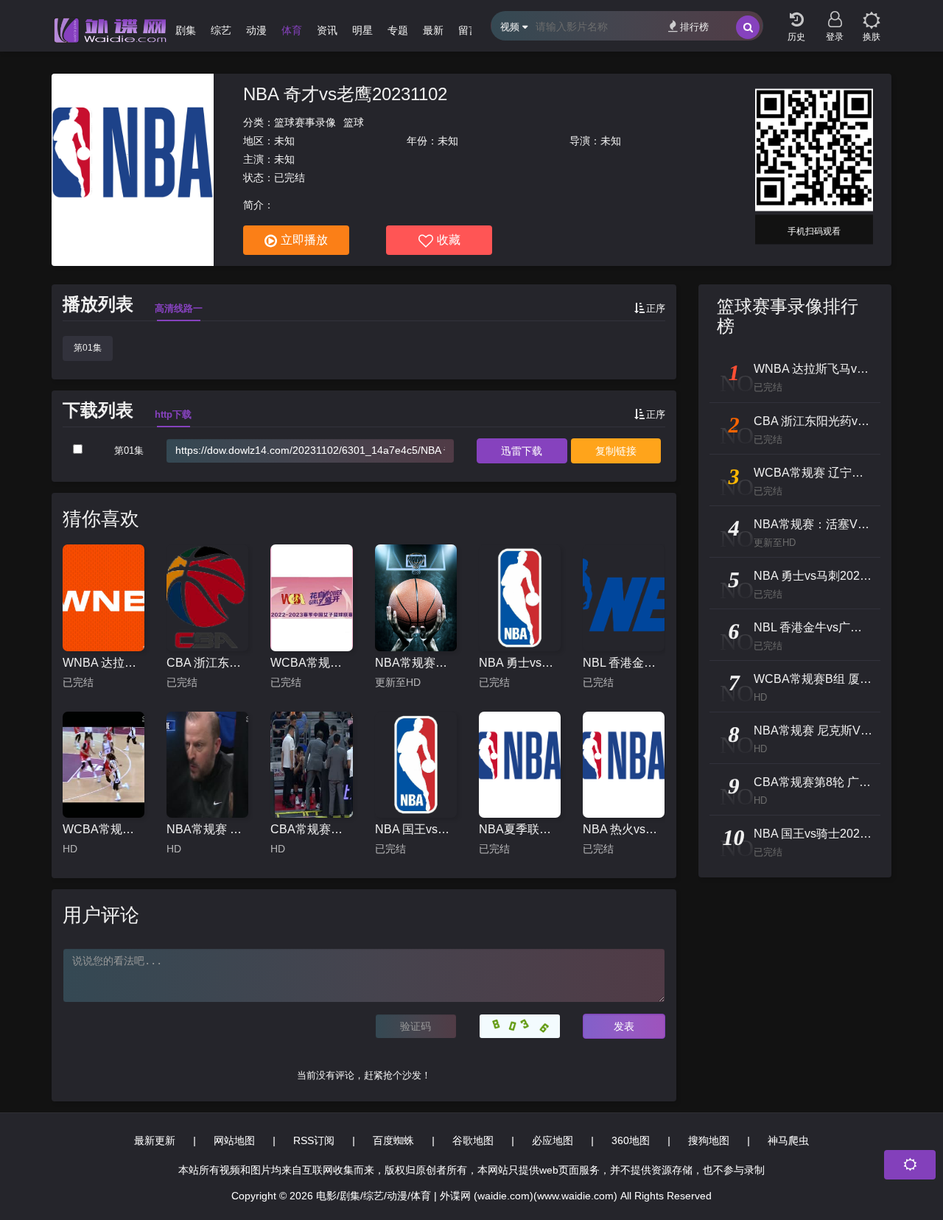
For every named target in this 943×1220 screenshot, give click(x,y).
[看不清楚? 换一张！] (520, 1026)
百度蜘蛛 (393, 1140)
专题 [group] (398, 30)
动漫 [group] (256, 30)
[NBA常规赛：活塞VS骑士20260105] (416, 597)
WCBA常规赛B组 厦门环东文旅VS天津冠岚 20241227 (103, 829)
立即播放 (304, 240)
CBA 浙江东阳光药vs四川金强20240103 (207, 662)
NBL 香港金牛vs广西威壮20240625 (624, 662)
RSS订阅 (313, 1140)
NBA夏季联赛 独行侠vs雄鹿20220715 (520, 829)
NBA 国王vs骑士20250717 (416, 829)
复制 (616, 451)
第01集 (88, 348)
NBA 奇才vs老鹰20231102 (345, 94)
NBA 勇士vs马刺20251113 (520, 662)
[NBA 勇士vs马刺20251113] (520, 597)
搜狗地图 (708, 1140)
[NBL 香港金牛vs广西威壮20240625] (624, 597)
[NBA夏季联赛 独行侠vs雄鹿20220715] (520, 765)
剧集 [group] (185, 30)
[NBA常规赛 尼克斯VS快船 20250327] (207, 765)
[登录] (834, 14)
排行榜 (694, 26)
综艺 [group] (221, 30)
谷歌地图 (473, 1140)
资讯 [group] (327, 30)
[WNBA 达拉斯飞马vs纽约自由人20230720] (103, 597)
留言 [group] (468, 30)
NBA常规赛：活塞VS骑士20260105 (416, 662)
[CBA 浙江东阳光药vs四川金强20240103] (207, 597)
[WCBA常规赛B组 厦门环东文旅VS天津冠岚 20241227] (103, 765)
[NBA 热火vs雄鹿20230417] (624, 765)
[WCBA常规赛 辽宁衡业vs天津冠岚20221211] (311, 597)
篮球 (353, 122)
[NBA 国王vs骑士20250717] (416, 765)
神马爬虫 (788, 1140)
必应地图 (552, 1140)
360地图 (630, 1140)
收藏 (448, 240)
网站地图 (234, 1140)
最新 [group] (433, 30)
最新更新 (154, 1140)
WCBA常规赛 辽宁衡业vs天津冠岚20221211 (311, 662)
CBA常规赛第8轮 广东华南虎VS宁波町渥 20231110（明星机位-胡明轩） (311, 829)
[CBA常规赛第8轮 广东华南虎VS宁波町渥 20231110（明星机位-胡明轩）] (311, 765)
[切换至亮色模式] (871, 14)
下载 (521, 451)
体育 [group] (291, 30)
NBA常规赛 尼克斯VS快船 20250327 (207, 829)
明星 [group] (362, 30)
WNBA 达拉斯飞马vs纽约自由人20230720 (103, 662)
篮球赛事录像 (305, 122)
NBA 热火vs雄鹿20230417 (624, 829)
